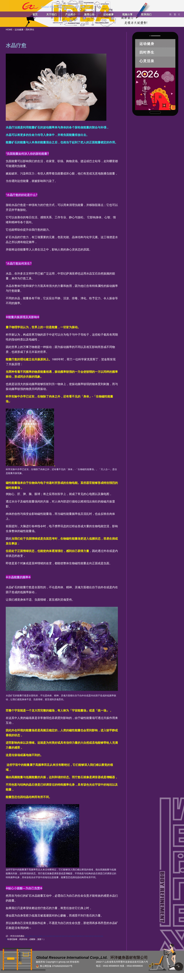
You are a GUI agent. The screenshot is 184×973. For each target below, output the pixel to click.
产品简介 (70, 14)
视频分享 (127, 14)
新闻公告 (89, 14)
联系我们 (146, 14)
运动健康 (108, 14)
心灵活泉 (146, 60)
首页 (35, 14)
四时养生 (30, 29)
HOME (9, 29)
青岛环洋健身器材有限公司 (56, 6)
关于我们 (51, 14)
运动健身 (146, 43)
